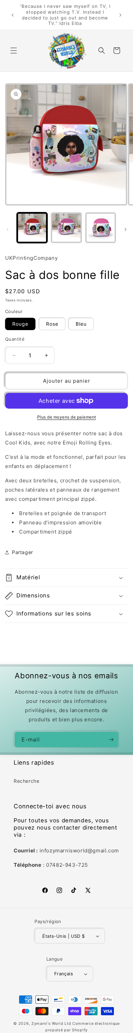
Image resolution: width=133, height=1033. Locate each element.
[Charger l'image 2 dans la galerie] (66, 227)
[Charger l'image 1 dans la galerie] (32, 227)
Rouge (20, 324)
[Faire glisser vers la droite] (125, 229)
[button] (13, 50)
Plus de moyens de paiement (66, 417)
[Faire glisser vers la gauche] (7, 229)
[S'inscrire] (110, 739)
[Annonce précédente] (12, 15)
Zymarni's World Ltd (51, 1023)
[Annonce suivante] (120, 15)
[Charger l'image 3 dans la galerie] (100, 227)
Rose (52, 324)
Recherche (26, 781)
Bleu (81, 324)
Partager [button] (22, 552)
